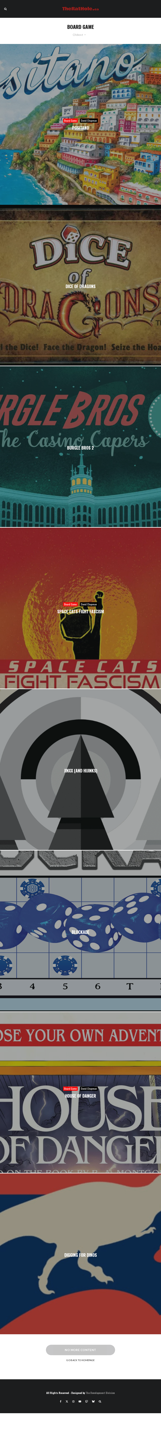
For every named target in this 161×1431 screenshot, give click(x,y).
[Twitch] (86, 1401)
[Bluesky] (93, 1401)
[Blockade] (80, 931)
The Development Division (100, 1393)
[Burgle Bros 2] (80, 446)
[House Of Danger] (80, 1092)
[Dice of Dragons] (80, 285)
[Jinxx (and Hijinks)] (80, 769)
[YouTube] (80, 1401)
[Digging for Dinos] (80, 1253)
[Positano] (80, 124)
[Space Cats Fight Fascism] (80, 608)
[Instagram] (73, 1401)
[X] (67, 1401)
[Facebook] (61, 1401)
